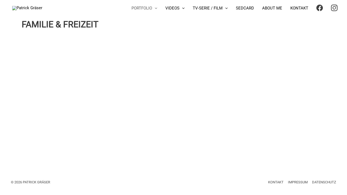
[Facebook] (319, 8)
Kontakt (276, 182)
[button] (154, 8)
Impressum (298, 182)
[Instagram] (334, 8)
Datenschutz (324, 182)
